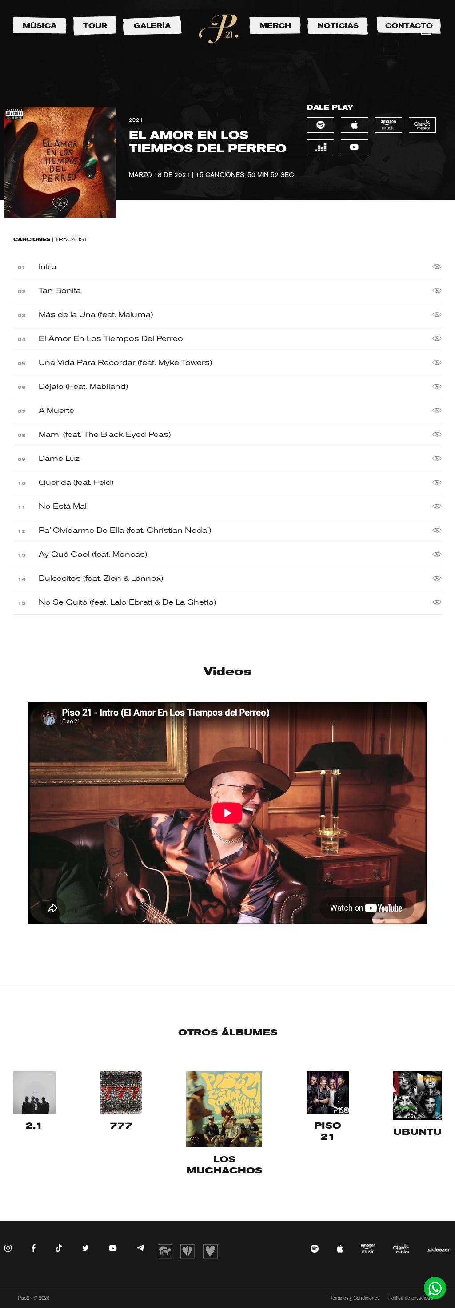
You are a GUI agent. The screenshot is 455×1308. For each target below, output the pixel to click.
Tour (95, 26)
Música (39, 26)
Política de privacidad (410, 1298)
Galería (152, 26)
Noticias (338, 26)
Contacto (409, 26)
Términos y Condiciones (354, 1298)
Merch (275, 26)
